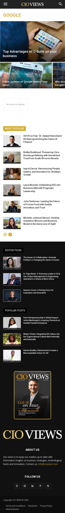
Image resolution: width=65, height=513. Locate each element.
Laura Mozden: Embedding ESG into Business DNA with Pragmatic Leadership (41, 188)
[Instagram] (25, 486)
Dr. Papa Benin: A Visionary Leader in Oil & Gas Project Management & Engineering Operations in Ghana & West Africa (41, 276)
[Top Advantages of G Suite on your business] (32, 41)
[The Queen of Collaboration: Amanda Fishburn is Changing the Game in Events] (12, 263)
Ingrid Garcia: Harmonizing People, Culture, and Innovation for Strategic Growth (42, 171)
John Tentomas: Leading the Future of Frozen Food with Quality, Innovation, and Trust (41, 204)
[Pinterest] (40, 486)
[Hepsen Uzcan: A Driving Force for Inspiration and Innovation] (12, 296)
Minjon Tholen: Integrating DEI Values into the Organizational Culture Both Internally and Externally (41, 336)
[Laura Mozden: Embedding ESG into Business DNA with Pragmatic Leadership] (12, 190)
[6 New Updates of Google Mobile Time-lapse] (26, 75)
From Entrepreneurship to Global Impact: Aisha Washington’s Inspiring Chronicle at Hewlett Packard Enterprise (41, 320)
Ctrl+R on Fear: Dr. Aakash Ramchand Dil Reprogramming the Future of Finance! (42, 139)
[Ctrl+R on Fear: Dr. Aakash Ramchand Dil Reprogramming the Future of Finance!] (12, 141)
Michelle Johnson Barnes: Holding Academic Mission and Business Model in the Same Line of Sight (41, 221)
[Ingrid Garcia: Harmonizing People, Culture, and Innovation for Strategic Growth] (12, 174)
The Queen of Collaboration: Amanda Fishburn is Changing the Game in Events (41, 258)
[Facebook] (17, 486)
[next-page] (10, 234)
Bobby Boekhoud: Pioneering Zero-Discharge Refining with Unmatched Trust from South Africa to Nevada (41, 155)
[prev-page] (5, 234)
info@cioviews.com (48, 464)
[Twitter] (48, 486)
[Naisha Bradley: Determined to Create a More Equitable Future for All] (12, 356)
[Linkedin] (32, 486)
